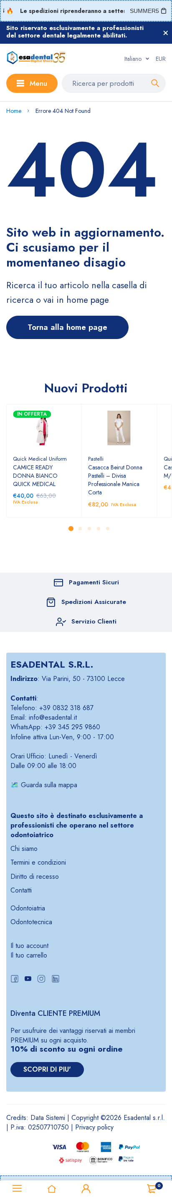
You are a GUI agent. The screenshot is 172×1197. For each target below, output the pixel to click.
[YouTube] (28, 979)
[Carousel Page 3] (89, 528)
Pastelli (96, 459)
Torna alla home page (67, 327)
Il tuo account (29, 945)
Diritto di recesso (34, 876)
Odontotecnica (31, 922)
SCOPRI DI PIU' (47, 1069)
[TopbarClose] (165, 33)
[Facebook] (14, 980)
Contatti (21, 890)
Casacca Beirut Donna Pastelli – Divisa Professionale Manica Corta (115, 479)
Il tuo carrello (28, 955)
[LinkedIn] (55, 980)
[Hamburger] (17, 1188)
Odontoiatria (27, 908)
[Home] (51, 1188)
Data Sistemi (47, 1117)
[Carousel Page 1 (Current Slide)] (70, 528)
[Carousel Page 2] (79, 528)
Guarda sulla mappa (49, 785)
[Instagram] (41, 980)
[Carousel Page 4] (98, 528)
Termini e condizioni (38, 862)
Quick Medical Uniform (40, 459)
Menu (38, 83)
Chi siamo (24, 848)
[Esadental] (36, 58)
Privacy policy (94, 1127)
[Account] (86, 1188)
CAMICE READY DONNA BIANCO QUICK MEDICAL (35, 475)
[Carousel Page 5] (107, 528)
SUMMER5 (144, 10)
